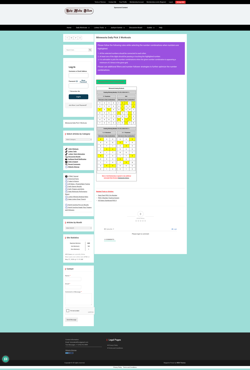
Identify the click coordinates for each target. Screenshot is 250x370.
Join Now (72, 105)
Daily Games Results (74, 186)
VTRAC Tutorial (72, 176)
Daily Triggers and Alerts (75, 189)
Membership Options (123, 178)
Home (69, 28)
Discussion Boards (73, 157)
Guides (149, 28)
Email (67, 284)
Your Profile (123, 2)
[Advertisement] (149, 17)
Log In (171, 2)
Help (160, 28)
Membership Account (137, 2)
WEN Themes (181, 363)
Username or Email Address (78, 71)
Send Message (71, 320)
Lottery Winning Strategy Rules (77, 197)
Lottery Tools (99, 28)
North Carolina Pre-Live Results (78, 205)
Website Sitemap (73, 167)
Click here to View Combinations (106, 99)
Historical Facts (73, 179)
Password (72, 81)
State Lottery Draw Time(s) (76, 199)
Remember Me (75, 91)
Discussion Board (135, 28)
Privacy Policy (113, 345)
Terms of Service (100, 2)
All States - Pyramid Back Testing (78, 184)
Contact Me (112, 2)
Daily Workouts (81, 28)
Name (67, 276)
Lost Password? (81, 105)
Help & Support (72, 162)
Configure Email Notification (76, 159)
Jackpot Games (116, 28)
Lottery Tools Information (76, 154)
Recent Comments (73, 164)
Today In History (73, 181)
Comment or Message (73, 292)
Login (175, 229)
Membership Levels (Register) (156, 2)
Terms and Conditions (116, 348)
